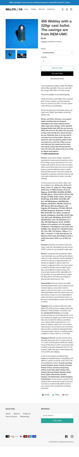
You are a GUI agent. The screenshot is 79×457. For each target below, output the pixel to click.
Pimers (43, 49)
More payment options (57, 78)
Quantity (44, 57)
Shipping (44, 41)
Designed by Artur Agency (66, 442)
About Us (17, 414)
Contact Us (27, 414)
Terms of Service (11, 416)
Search (8, 414)
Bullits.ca (56, 442)
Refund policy (24, 416)
